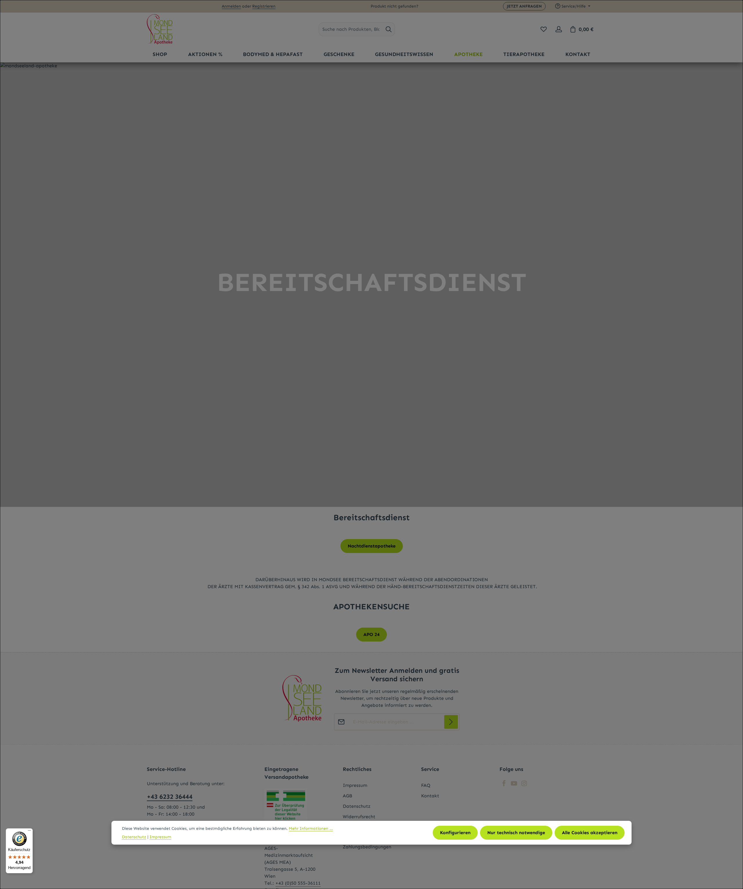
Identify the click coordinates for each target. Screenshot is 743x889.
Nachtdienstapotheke (372, 546)
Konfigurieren (455, 832)
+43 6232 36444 (169, 797)
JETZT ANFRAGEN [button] (524, 6)
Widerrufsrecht (359, 816)
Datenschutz (357, 806)
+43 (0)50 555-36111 (298, 883)
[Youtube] (515, 785)
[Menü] (29, 831)
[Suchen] (389, 29)
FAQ (425, 785)
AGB (347, 795)
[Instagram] (524, 785)
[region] (371, 284)
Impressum (355, 785)
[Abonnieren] (451, 722)
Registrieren (263, 6)
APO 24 (371, 634)
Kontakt (430, 795)
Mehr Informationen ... (311, 828)
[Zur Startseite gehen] (159, 29)
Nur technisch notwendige (516, 832)
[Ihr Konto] (559, 29)
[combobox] (351, 29)
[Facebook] (504, 785)
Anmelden (231, 6)
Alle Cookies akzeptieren (589, 832)
